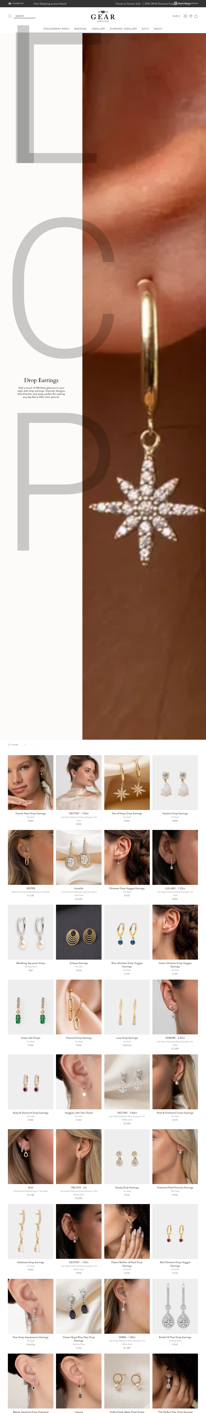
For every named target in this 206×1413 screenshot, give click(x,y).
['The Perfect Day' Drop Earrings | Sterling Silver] (175, 1381)
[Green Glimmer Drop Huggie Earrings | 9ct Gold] (175, 932)
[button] (56, 29)
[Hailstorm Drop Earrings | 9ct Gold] (30, 1231)
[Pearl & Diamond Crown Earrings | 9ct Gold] (175, 1081)
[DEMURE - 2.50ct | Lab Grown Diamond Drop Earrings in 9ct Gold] (175, 1007)
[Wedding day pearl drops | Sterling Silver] (30, 932)
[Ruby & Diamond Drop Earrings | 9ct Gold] (30, 1081)
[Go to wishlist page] (190, 16)
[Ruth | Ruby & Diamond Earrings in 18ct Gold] (30, 1156)
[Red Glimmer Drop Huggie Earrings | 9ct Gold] (175, 1231)
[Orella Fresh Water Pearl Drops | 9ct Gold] (127, 1381)
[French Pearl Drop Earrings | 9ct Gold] (30, 782)
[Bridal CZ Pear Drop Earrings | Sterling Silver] (175, 1306)
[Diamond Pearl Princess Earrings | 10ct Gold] (175, 1156)
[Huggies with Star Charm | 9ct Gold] (79, 1081)
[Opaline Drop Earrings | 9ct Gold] (175, 782)
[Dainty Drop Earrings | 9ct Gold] (127, 1156)
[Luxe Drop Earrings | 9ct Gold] (127, 1007)
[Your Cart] (196, 16)
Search (19, 16)
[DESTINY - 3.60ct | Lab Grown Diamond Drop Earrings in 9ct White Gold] (127, 1081)
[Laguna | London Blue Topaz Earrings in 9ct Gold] (79, 1381)
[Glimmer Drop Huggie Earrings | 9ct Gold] (127, 857)
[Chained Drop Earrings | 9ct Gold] (79, 1007)
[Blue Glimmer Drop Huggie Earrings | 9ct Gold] (127, 932)
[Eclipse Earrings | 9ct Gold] (79, 932)
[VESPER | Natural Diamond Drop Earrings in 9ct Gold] (30, 857)
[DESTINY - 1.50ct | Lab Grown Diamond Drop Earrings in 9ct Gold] (79, 782)
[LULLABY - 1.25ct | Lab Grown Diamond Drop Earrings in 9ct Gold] (175, 857)
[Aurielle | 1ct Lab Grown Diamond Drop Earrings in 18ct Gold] (79, 857)
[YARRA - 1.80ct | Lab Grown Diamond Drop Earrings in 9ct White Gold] (127, 1306)
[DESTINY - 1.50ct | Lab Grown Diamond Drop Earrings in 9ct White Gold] (79, 1231)
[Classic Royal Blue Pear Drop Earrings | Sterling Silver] (79, 1306)
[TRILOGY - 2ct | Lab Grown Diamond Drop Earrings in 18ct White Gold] (79, 1156)
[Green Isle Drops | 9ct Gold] (30, 1007)
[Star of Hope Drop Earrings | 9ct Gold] (127, 782)
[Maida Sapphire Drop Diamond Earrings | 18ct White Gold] (30, 1381)
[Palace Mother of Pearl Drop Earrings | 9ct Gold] (127, 1231)
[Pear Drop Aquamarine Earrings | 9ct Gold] (30, 1306)
